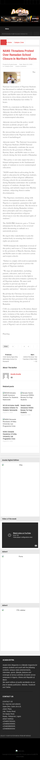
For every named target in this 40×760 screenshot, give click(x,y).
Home (10, 42)
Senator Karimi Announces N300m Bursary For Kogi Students (27, 409)
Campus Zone (19, 42)
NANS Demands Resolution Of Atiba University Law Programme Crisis (10, 435)
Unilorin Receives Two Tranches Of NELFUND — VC (30, 358)
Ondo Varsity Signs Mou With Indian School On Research (10, 358)
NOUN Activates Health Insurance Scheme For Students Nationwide (11, 407)
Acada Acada (16, 374)
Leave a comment (20, 66)
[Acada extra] (20, 12)
